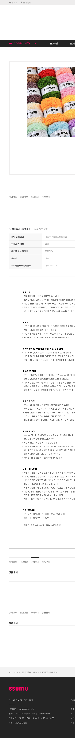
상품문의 (46, 197)
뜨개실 (54, 43)
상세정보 (13, 197)
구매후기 (35, 197)
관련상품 (24, 197)
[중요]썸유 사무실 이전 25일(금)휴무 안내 (40, 672)
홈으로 (14, 2)
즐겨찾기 (27, 2)
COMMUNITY (22, 43)
